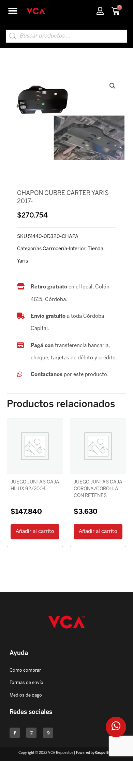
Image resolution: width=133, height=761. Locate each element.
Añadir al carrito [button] (35, 531)
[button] (12, 10)
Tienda (95, 249)
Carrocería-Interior (64, 249)
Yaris (22, 261)
